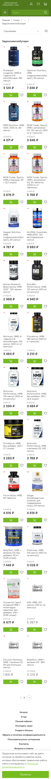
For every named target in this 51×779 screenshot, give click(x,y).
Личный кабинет (23, 721)
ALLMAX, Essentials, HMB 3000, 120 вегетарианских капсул (37, 236)
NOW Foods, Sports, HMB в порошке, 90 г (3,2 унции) (13, 180)
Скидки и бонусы (24, 730)
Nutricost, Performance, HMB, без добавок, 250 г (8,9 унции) (37, 395)
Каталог (24, 712)
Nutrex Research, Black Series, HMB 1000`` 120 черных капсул (12, 288)
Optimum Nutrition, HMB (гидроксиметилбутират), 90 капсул (37, 74)
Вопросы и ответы (23, 748)
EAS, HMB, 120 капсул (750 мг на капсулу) (36, 605)
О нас (24, 716)
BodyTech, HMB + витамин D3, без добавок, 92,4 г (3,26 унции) (12, 554)
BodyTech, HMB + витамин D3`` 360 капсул (36, 662)
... (25, 20)
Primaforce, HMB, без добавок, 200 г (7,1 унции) (13, 446)
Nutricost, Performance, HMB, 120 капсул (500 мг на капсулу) (13, 395)
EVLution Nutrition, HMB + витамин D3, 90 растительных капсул (13, 663)
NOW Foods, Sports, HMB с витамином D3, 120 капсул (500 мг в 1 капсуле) (37, 129)
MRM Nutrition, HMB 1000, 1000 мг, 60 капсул (13, 128)
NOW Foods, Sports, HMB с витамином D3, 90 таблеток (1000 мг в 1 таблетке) (37, 182)
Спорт (16, 20)
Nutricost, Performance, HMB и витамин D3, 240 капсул (36, 447)
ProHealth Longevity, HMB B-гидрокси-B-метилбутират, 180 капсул (12, 75)
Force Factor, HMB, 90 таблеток (12, 496)
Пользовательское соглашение (24, 739)
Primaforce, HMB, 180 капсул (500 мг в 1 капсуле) (37, 339)
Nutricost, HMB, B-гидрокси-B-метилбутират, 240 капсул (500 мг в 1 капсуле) (13, 341)
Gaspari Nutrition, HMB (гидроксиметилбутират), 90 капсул (13, 236)
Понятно (25, 774)
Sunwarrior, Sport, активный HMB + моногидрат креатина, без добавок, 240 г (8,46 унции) (12, 608)
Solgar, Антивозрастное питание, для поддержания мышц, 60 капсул (36, 500)
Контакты (24, 743)
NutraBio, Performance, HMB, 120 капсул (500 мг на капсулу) (37, 288)
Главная (6, 20)
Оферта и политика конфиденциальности (23, 734)
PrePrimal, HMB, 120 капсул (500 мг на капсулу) (37, 553)
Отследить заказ (23, 725)
